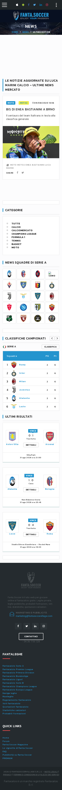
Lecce (12, 533)
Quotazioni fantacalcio (16, 706)
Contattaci (31, 636)
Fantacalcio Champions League (20, 686)
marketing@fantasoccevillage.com (34, 616)
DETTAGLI (31, 445)
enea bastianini (34, 164)
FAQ (5, 751)
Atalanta (24, 398)
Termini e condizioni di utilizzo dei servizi (36, 774)
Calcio (16, 227)
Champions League (24, 234)
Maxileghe (8, 696)
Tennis (16, 241)
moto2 (21, 164)
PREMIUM (8, 758)
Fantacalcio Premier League (18, 669)
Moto (15, 247)
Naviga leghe (10, 693)
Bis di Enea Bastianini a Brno (30, 109)
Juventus (24, 389)
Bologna (49, 489)
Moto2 (24, 102)
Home (15, 32)
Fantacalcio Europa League (18, 689)
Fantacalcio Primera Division (18, 672)
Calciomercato (22, 230)
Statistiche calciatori (14, 710)
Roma (22, 364)
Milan (22, 381)
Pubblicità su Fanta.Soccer (17, 754)
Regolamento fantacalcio (17, 700)
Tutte (16, 223)
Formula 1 (18, 237)
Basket (17, 244)
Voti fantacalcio (11, 703)
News (25, 32)
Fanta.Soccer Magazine (15, 744)
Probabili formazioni (14, 713)
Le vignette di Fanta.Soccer (18, 748)
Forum (6, 741)
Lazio (22, 406)
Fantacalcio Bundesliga (15, 676)
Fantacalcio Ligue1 (13, 679)
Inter (22, 373)
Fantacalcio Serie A (13, 665)
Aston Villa (12, 444)
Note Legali (51, 771)
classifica (50, 346)
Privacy (7, 774)
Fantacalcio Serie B (13, 683)
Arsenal (49, 444)
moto (11, 102)
